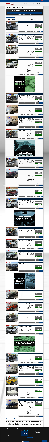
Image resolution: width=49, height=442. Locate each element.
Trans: (20, 39)
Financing (37, 31)
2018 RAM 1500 (26, 188)
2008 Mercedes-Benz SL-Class (28, 354)
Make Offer (30, 31)
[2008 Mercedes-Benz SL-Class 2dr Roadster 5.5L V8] (12, 357)
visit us (15, 425)
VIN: (27, 24)
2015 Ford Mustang (26, 377)
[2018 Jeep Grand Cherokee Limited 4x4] (12, 294)
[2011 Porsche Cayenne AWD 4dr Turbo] (12, 391)
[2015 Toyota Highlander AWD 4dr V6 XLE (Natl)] (12, 231)
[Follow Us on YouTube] (41, 0)
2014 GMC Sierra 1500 (27, 170)
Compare (39, 41)
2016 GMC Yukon (24, 60)
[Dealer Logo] (10, 3)
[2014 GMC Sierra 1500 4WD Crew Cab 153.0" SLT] (12, 173)
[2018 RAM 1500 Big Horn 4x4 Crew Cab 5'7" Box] (12, 191)
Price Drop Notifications (21, 31)
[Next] (14, 19)
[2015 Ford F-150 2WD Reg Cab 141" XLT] (12, 329)
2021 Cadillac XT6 (26, 46)
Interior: (20, 25)
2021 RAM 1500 (27, 35)
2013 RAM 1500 (26, 252)
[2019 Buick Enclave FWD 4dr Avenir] (12, 266)
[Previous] (6, 19)
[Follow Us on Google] (42, 0)
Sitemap (38, 440)
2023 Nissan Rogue (25, 200)
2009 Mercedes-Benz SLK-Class (28, 366)
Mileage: (28, 27)
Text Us (41, 31)
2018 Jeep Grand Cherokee (26, 291)
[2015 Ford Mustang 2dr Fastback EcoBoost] (12, 380)
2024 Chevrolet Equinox (26, 95)
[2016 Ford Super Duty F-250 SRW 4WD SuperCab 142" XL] (12, 243)
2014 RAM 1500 (26, 130)
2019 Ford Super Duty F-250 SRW (29, 23)
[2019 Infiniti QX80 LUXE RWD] (12, 109)
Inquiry (26, 31)
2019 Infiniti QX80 (24, 106)
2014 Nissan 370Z (26, 118)
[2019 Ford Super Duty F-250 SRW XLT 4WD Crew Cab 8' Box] (12, 25)
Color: (19, 24)
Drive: (19, 26)
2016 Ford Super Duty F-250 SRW (28, 240)
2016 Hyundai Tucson (25, 303)
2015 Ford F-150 (25, 326)
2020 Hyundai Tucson (24, 315)
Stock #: (28, 28)
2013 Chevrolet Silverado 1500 (29, 401)
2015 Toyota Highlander (27, 229)
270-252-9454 (22, 0)
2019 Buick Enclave (25, 263)
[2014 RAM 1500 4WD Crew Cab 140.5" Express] (12, 133)
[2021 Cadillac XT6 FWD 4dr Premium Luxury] (12, 49)
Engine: (28, 25)
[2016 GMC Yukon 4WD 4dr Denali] (12, 63)
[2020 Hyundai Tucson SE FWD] (12, 317)
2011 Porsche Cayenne (25, 388)
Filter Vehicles (11, 17)
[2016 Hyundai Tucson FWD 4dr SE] (12, 306)
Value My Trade (33, 31)
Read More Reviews (30, 437)
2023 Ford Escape (24, 159)
